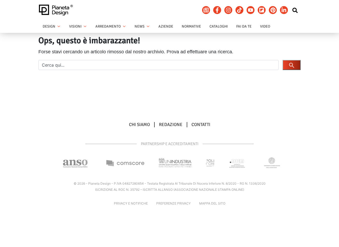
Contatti (200, 124)
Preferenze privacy (173, 203)
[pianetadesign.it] (57, 10)
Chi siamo (139, 124)
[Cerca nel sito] (295, 10)
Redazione (170, 124)
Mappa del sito (212, 203)
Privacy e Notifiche (131, 203)
